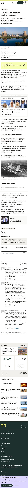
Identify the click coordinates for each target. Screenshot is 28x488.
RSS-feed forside (5, 443)
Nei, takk (16, 485)
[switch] (24, 65)
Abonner (20, 2)
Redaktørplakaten (12, 467)
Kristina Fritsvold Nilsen (7, 433)
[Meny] (25, 2)
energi (10, 228)
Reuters (3, 91)
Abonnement (4, 472)
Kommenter (12, 52)
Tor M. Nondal (5, 439)
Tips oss (23, 426)
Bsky (2, 451)
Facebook (4, 446)
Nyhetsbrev (4, 453)
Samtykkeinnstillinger (7, 456)
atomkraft (4, 9)
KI (14, 228)
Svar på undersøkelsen (7, 485)
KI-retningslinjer (5, 461)
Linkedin (3, 448)
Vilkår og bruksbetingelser (8, 459)
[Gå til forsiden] (2, 3)
